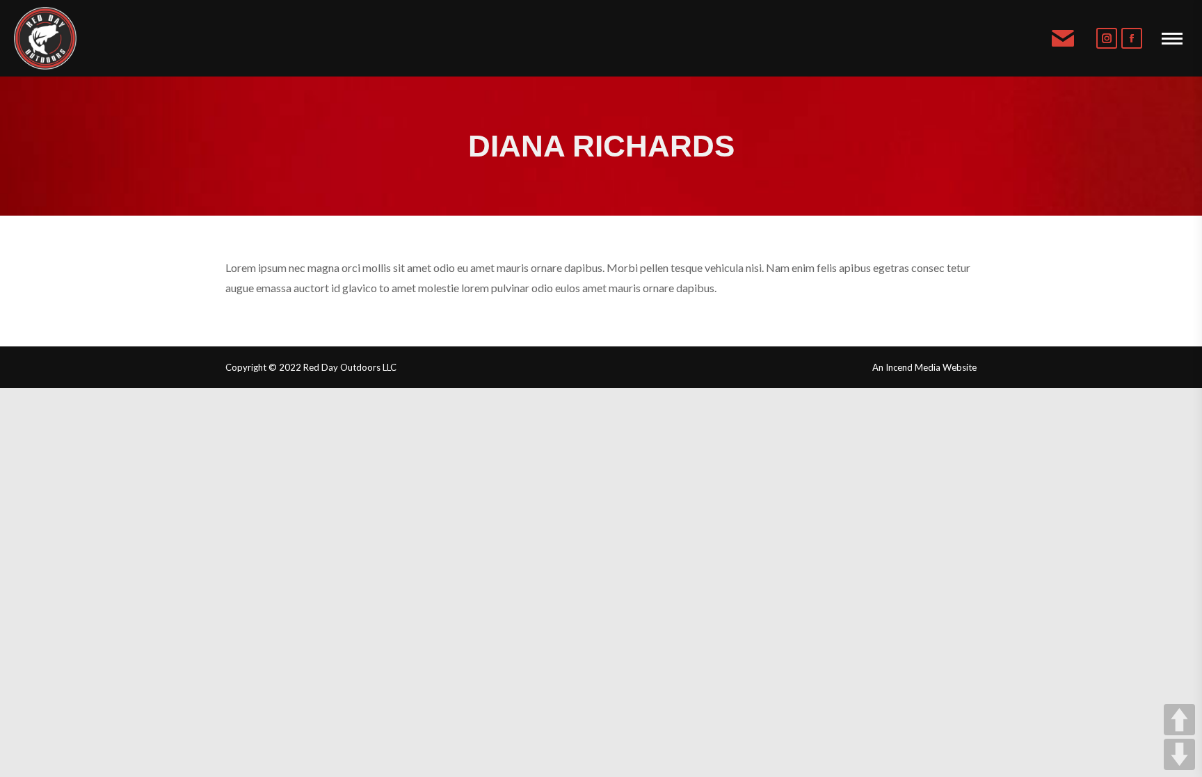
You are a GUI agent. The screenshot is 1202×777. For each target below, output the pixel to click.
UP (1179, 719)
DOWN (1179, 754)
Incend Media (913, 367)
